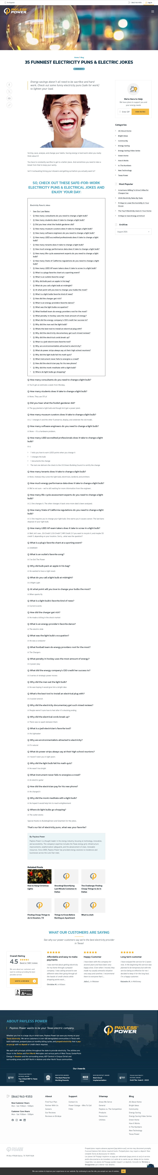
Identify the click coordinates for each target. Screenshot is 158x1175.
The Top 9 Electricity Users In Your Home (134, 210)
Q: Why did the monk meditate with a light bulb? (54, 367)
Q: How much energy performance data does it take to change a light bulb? (66, 249)
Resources (103, 1116)
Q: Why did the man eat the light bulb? (50, 324)
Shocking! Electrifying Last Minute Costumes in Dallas (65, 888)
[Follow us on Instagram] (16, 1120)
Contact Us (73, 1102)
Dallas (19, 1053)
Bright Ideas (123, 135)
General (102, 1105)
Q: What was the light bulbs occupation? (50, 307)
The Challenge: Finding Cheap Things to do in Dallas (91, 888)
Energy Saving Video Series (129, 150)
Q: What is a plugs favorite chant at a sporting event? (56, 272)
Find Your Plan (51, 1102)
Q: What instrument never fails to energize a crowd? (56, 358)
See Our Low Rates (41, 211)
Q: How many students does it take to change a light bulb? (59, 220)
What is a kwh (87, 914)
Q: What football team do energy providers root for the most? (60, 311)
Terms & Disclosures (99, 1154)
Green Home (123, 155)
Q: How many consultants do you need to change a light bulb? (60, 215)
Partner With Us (51, 1105)
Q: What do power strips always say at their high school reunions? (62, 350)
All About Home (124, 130)
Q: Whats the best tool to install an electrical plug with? (57, 328)
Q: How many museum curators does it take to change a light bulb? (62, 228)
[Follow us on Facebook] (12, 1120)
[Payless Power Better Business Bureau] (23, 992)
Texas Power (123, 175)
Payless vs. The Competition (110, 1109)
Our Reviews (50, 1112)
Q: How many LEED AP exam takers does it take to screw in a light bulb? (64, 268)
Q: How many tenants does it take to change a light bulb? (58, 244)
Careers (48, 1109)
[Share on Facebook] (9, 85)
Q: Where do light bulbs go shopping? (49, 371)
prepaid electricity (63, 1041)
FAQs (71, 1109)
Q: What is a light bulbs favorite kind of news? (53, 294)
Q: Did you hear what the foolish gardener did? (53, 224)
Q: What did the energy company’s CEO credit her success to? (60, 320)
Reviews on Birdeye (53, 1116)
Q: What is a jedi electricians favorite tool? (52, 341)
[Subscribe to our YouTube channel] (20, 1120)
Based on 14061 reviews (29, 963)
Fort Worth (30, 1053)
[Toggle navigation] (152, 11)
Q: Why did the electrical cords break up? (51, 337)
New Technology (125, 170)
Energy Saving (124, 145)
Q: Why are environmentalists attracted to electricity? (57, 345)
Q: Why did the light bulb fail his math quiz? (52, 354)
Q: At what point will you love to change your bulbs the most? (60, 289)
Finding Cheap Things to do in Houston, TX (39, 916)
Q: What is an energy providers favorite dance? (53, 302)
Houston (18, 1056)
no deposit (23, 1044)
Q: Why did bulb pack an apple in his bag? (51, 281)
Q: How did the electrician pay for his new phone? (55, 363)
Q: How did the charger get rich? (47, 298)
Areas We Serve (105, 1102)
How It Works (123, 160)
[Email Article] (9, 98)
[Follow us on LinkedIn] (24, 1120)
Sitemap (103, 1096)
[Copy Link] (9, 105)
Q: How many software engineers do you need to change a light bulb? (64, 232)
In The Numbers (124, 165)
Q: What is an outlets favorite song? (48, 276)
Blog (82, 57)
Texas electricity (13, 1038)
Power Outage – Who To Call (80, 1105)
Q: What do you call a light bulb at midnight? (52, 285)
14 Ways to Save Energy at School (131, 215)
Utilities (102, 1119)
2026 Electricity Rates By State (130, 198)
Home (76, 57)
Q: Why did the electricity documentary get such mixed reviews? (61, 332)
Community (123, 140)
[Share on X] (9, 91)
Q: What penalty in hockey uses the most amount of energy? (60, 315)
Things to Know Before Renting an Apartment (64, 916)
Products (102, 1112)
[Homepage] (16, 11)
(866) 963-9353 (21, 1097)
